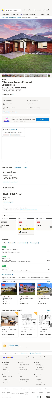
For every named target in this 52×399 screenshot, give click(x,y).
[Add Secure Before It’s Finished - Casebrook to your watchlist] (35, 314)
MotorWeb (23, 388)
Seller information (39, 382)
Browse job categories (7, 376)
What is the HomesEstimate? (10, 182)
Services (21, 374)
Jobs (4, 374)
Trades (21, 376)
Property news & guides (24, 364)
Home (3, 17)
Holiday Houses (39, 388)
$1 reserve (5, 369)
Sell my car (38, 370)
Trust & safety (38, 379)
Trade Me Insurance (5, 388)
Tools (47, 14)
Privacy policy (26, 393)
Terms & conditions (33, 393)
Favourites (40, 357)
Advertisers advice (6, 381)
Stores (4, 366)
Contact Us (48, 393)
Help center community (40, 384)
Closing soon (5, 367)
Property (6, 17)
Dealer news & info (39, 369)
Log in (49, 10)
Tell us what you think (36, 353)
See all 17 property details (9, 112)
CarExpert (30, 388)
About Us (8, 393)
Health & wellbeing (23, 381)
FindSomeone (47, 388)
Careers (13, 393)
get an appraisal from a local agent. (28, 209)
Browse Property (5, 14)
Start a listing (28, 357)
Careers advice (6, 377)
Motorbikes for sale (39, 366)
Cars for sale (38, 364)
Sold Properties (22, 366)
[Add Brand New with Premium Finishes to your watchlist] (16, 314)
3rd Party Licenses (39, 381)
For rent (17, 14)
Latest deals (5, 364)
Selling (42, 14)
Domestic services (23, 377)
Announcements (39, 377)
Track (43, 119)
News (17, 393)
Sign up (45, 10)
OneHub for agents (23, 369)
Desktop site (3, 393)
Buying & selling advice (40, 367)
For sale (13, 14)
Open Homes (22, 367)
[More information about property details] (13, 94)
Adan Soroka (24, 232)
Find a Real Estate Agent (24, 370)
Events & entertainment (24, 379)
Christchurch (13, 17)
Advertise (22, 393)
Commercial (32, 14)
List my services (23, 382)
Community (38, 374)
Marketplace (6, 362)
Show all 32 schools (6, 274)
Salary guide (5, 382)
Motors (37, 362)
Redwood (19, 17)
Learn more (25, 353)
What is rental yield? (8, 202)
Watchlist (34, 357)
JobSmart (5, 379)
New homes (25, 14)
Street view (6, 134)
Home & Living (6, 370)
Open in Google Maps (15, 134)
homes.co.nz (15, 388)
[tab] (6, 129)
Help (37, 376)
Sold (21, 14)
